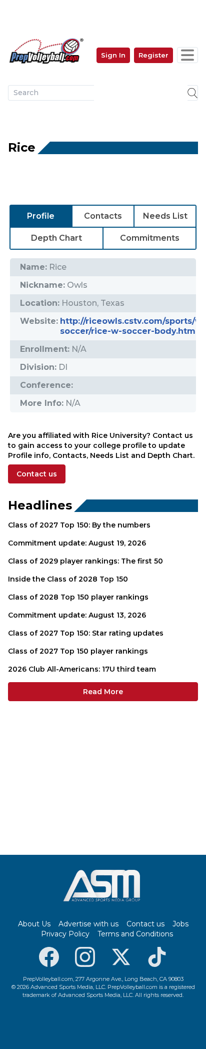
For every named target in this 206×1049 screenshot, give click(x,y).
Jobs (180, 923)
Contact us (36, 473)
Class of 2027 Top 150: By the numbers (79, 525)
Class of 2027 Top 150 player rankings (78, 651)
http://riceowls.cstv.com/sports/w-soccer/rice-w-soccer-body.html (133, 326)
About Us (34, 923)
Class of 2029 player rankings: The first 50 (85, 561)
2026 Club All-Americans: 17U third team (82, 669)
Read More (103, 691)
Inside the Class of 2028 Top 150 (68, 579)
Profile (40, 216)
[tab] (41, 216)
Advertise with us (88, 923)
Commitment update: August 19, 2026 (77, 543)
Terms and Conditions (135, 933)
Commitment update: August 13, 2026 (77, 615)
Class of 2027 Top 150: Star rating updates (86, 633)
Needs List (165, 216)
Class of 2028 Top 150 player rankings (78, 597)
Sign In (113, 55)
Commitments (150, 238)
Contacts (103, 216)
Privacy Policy (65, 933)
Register (153, 55)
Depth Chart (56, 238)
